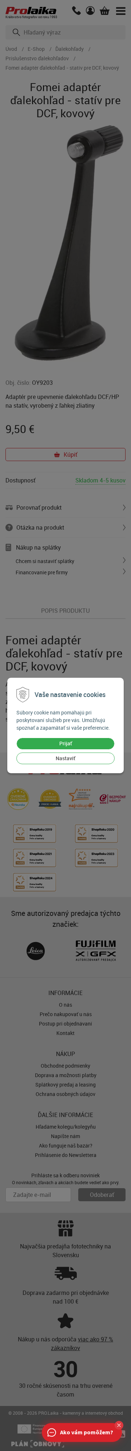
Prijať (65, 743)
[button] (119, 1425)
